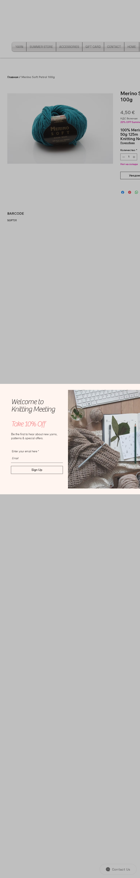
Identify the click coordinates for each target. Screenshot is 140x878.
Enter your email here (24, 451)
